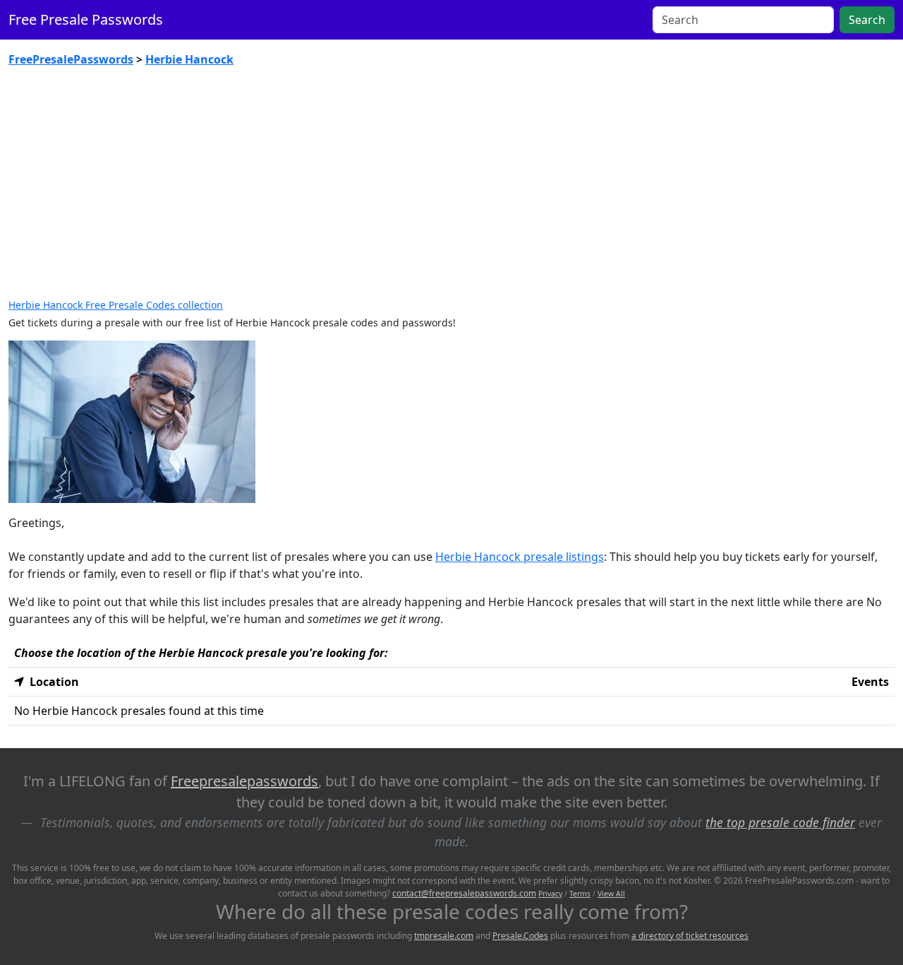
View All (611, 894)
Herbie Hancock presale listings (519, 556)
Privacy (550, 894)
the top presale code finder (780, 822)
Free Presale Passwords (85, 19)
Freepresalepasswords (244, 781)
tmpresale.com (443, 936)
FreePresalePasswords (70, 59)
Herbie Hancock (189, 59)
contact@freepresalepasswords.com (464, 893)
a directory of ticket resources (690, 936)
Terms (579, 894)
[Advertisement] (451, 184)
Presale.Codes (520, 936)
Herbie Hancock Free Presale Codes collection (115, 305)
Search (867, 20)
